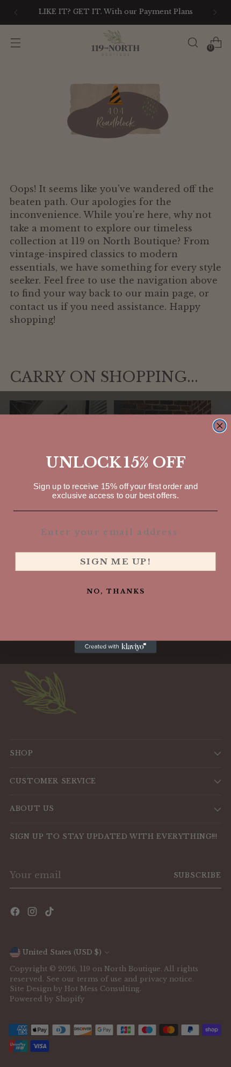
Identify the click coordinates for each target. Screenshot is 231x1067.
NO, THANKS (115, 591)
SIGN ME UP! (115, 561)
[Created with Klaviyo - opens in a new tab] (116, 646)
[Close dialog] (220, 425)
